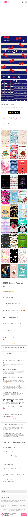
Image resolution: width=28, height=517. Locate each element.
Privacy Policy (11, 510)
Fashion (11, 118)
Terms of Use (22, 509)
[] (25, 491)
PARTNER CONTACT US (14, 509)
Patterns (18, 118)
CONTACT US (5, 509)
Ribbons (5, 118)
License (17, 510)
